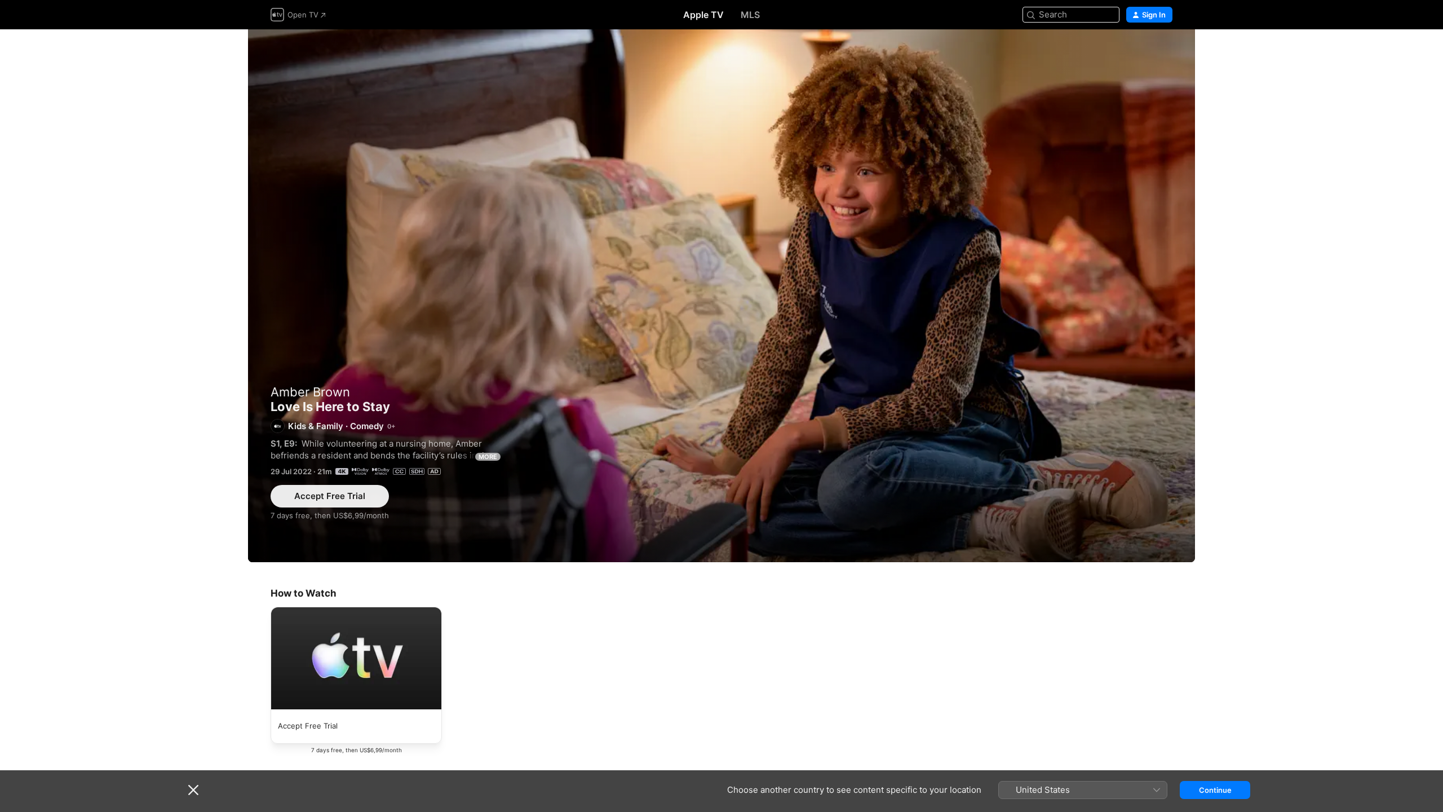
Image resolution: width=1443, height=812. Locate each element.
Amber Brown (310, 392)
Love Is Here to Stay (721, 295)
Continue (1215, 790)
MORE (488, 457)
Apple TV (703, 14)
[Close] (193, 790)
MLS (750, 14)
